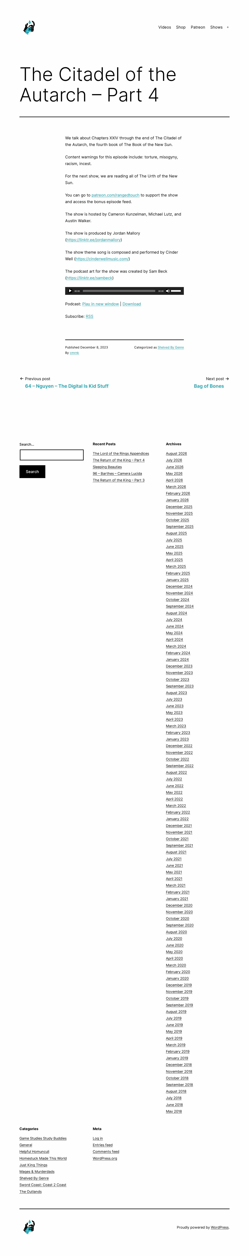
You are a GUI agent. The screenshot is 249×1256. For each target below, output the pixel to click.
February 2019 (177, 1051)
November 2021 (179, 832)
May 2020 (174, 952)
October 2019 (177, 998)
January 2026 (177, 500)
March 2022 (176, 806)
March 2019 (175, 1045)
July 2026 (174, 460)
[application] (124, 291)
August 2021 (176, 852)
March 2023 (176, 726)
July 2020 (174, 939)
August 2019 (176, 1012)
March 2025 (176, 566)
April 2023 (174, 719)
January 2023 (177, 739)
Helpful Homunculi (34, 1152)
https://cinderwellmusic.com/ (102, 259)
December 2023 (179, 666)
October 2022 (177, 759)
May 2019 (174, 1031)
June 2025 (174, 547)
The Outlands (30, 1192)
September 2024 (180, 606)
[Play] (70, 291)
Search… (26, 444)
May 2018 (174, 1111)
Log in (98, 1138)
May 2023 (174, 712)
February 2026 (178, 493)
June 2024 (175, 626)
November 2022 (179, 753)
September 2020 (180, 925)
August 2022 (176, 772)
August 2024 (176, 613)
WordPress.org (105, 1158)
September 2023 (180, 686)
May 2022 (174, 792)
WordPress (220, 1227)
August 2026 (176, 453)
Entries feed (103, 1145)
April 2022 (174, 799)
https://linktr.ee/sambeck (89, 278)
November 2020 (179, 912)
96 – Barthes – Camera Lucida (117, 473)
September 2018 (179, 1085)
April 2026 (174, 480)
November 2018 (179, 1071)
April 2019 (174, 1038)
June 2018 (174, 1105)
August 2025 (176, 533)
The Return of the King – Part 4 (119, 460)
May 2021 (174, 872)
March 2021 (175, 885)
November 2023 (179, 673)
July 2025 (174, 540)
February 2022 (178, 812)
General (25, 1145)
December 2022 (179, 746)
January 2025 (177, 580)
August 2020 (176, 932)
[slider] (176, 290)
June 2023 (174, 706)
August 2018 (176, 1091)
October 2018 (177, 1078)
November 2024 (179, 593)
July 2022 (174, 779)
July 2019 (173, 1018)
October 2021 (177, 839)
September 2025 (180, 527)
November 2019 (179, 992)
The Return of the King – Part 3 (119, 480)
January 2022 (177, 819)
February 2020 (178, 972)
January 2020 (177, 978)
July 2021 (173, 859)
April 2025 (174, 560)
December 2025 (179, 507)
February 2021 (177, 892)
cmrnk (74, 353)
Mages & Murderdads (36, 1172)
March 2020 (176, 965)
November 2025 (179, 513)
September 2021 (179, 845)
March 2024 (176, 646)
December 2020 (179, 905)
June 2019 (174, 1025)
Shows (216, 27)
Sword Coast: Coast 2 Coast (42, 1185)
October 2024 (177, 600)
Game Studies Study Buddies (43, 1138)
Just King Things (33, 1165)
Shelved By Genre (171, 347)
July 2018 (173, 1098)
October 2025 (177, 520)
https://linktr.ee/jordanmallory (94, 239)
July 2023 (174, 699)
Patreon (198, 27)
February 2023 (178, 733)
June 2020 (174, 945)
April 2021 (174, 879)
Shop (181, 27)
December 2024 (179, 586)
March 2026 (176, 487)
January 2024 (177, 659)
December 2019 (179, 985)
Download (132, 304)
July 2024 (174, 620)
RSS (89, 316)
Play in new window (100, 304)
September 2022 (180, 766)
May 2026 (174, 473)
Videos (164, 27)
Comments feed (106, 1152)
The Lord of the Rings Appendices (121, 453)
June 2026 (174, 467)
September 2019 (179, 1005)
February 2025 (178, 573)
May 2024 (174, 633)
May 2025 (174, 553)
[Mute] (168, 291)
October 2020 (177, 918)
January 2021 (177, 899)
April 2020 (174, 958)
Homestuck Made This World (43, 1158)
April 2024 (174, 639)
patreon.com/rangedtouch (115, 195)
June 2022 (174, 786)
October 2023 (177, 679)
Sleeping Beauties (107, 467)
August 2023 (176, 693)
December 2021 (179, 826)
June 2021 (174, 865)
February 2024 (178, 653)
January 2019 (177, 1058)
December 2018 (179, 1065)
